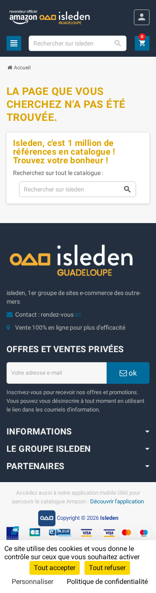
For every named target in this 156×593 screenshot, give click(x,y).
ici (78, 314)
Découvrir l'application (117, 501)
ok (132, 373)
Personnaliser (32, 581)
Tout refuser (107, 568)
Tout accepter (54, 568)
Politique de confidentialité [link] (107, 581)
